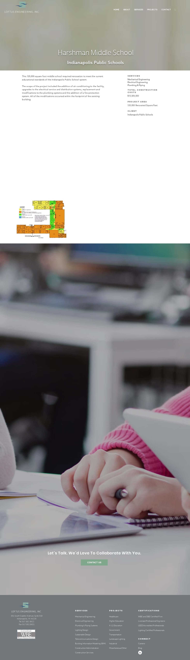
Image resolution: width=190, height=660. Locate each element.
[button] (116, 643)
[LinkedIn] (140, 652)
